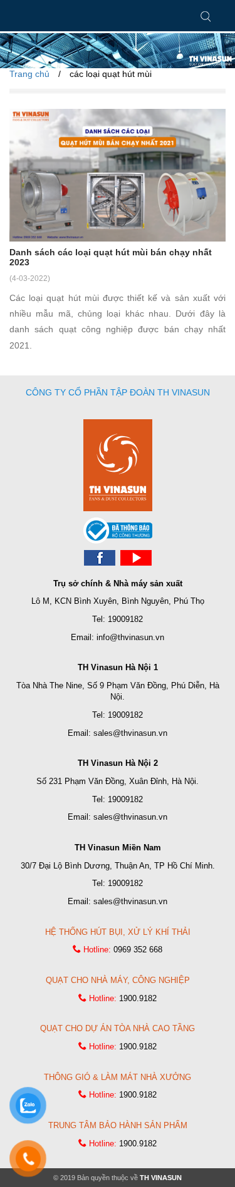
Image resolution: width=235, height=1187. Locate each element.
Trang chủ (29, 74)
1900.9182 (138, 998)
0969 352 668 (137, 949)
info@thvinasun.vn (130, 637)
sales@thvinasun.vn (130, 733)
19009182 (125, 619)
